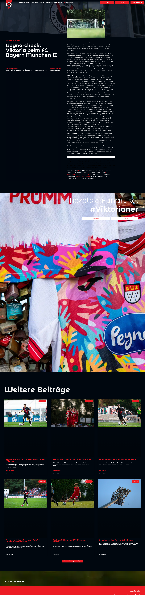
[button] (72, 561)
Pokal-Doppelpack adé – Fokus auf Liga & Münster (25, 460)
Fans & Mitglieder (51, 2)
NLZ (32, 2)
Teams (28, 2)
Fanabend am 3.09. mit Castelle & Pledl (117, 459)
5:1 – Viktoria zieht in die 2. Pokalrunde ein (72, 459)
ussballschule (68, 2)
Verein (37, 2)
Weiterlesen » (10, 470)
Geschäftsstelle (86, 174)
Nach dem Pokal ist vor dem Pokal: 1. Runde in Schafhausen (23, 541)
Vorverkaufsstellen (83, 176)
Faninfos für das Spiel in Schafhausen (116, 540)
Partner (60, 2)
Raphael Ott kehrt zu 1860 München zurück (69, 541)
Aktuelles (22, 2)
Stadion (42, 2)
